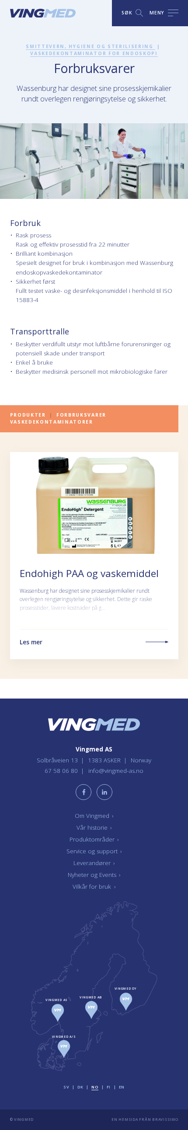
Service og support (94, 851)
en (122, 1087)
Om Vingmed (94, 816)
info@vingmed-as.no (115, 771)
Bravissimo (165, 1119)
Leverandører (94, 863)
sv (66, 1087)
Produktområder (94, 839)
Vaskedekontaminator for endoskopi (93, 53)
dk (80, 1087)
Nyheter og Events (94, 875)
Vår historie (94, 827)
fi (109, 1087)
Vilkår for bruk (94, 886)
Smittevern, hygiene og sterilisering (90, 46)
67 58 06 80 (62, 771)
